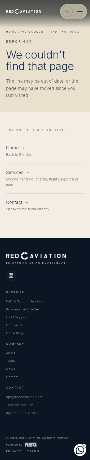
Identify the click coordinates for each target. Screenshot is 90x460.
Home (11, 31)
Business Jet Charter (22, 309)
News (10, 369)
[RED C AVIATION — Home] (23, 11)
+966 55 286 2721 (20, 405)
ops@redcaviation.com (24, 397)
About (10, 353)
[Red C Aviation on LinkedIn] (11, 276)
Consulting (14, 333)
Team (10, 361)
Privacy (13, 451)
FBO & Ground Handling (24, 301)
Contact (12, 377)
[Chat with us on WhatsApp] (80, 450)
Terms (33, 451)
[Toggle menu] (79, 11)
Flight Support (17, 317)
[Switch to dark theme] (67, 11)
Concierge (14, 325)
